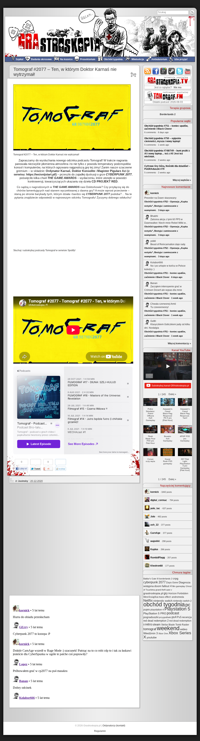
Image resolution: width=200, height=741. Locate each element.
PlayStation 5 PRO (154, 613)
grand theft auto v (163, 590)
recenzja (187, 617)
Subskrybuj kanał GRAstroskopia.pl (170, 385)
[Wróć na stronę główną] (100, 36)
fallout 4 (167, 586)
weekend (168, 628)
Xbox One (163, 633)
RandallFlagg (157, 557)
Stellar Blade (168, 625)
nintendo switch (162, 600)
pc (187, 604)
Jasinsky (23, 481)
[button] (172, 394)
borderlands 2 (165, 578)
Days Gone (172, 582)
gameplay (180, 586)
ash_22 (154, 524)
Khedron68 (156, 565)
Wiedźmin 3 (150, 633)
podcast (173, 613)
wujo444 (155, 541)
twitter (179, 71)
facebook (155, 71)
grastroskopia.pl (153, 593)
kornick (154, 193)
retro (148, 624)
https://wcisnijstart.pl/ (41, 174)
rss (147, 71)
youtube (187, 71)
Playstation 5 (177, 609)
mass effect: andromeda (171, 597)
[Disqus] (76, 538)
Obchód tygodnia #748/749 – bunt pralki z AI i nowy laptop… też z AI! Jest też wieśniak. (167, 153)
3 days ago (163, 210)
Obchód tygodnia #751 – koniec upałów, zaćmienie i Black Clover (166, 127)
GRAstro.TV (167, 82)
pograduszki (150, 617)
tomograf (149, 629)
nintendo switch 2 (182, 601)
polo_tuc (155, 508)
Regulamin (100, 731)
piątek (146, 609)
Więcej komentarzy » (179, 343)
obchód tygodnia (164, 604)
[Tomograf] (134, 74)
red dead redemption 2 (156, 620)
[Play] (167, 366)
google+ (163, 71)
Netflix (148, 600)
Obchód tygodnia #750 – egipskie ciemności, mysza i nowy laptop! (162, 140)
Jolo (152, 516)
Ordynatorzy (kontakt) (114, 725)
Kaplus (154, 549)
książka (153, 596)
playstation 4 (157, 609)
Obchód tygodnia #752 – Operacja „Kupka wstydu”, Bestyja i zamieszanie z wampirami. (166, 205)
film (173, 586)
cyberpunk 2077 (154, 582)
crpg (175, 578)
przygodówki (165, 617)
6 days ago (176, 277)
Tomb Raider (182, 624)
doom (157, 586)
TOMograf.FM (167, 97)
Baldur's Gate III (151, 578)
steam (171, 71)
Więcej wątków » (182, 180)
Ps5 (179, 617)
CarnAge (155, 533)
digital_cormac (158, 500)
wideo (183, 629)
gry (166, 593)
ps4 (174, 617)
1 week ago (177, 298)
